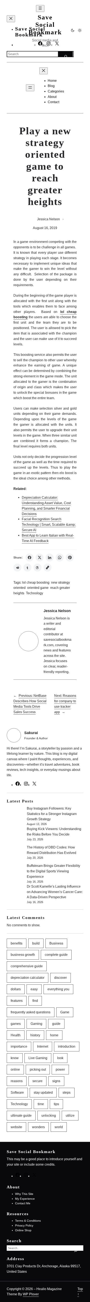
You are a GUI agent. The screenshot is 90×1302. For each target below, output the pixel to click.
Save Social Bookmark (45, 25)
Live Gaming (37, 1058)
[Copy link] (47, 568)
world (59, 1127)
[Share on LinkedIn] (50, 557)
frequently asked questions (30, 1012)
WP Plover (31, 1294)
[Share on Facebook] (29, 557)
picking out (38, 1069)
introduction (66, 1046)
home (54, 1035)
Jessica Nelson (48, 219)
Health (16, 1035)
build (36, 943)
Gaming (36, 1023)
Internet (42, 1046)
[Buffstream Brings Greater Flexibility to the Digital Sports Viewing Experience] (15, 872)
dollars (16, 989)
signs (56, 1081)
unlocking (48, 1115)
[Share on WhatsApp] (60, 557)
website (16, 1127)
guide (56, 1023)
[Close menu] (11, 18)
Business (56, 943)
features (17, 1000)
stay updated (43, 1092)
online (15, 1069)
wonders (38, 1127)
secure (37, 1081)
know (15, 1058)
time (41, 1104)
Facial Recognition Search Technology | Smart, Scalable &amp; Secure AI (49, 524)
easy (34, 989)
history (35, 1035)
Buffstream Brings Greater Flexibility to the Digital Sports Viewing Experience (53, 871)
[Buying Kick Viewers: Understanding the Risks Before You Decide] (15, 835)
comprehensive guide (27, 966)
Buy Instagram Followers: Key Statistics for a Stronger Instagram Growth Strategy (52, 813)
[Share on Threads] (37, 568)
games (16, 1023)
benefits (16, 943)
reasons (17, 1081)
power (60, 1069)
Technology (34, 593)
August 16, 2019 (45, 228)
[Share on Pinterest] (70, 557)
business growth (23, 954)
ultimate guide (21, 1115)
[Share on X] (40, 557)
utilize (70, 1115)
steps (67, 1092)
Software (17, 1092)
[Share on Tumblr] (27, 568)
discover (60, 977)
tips (56, 1104)
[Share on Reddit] (17, 568)
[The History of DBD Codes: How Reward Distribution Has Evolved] (15, 854)
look (60, 1058)
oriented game (38, 587)
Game (64, 1012)
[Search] (65, 54)
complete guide (56, 954)
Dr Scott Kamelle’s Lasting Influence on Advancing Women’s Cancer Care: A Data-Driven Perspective (55, 891)
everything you (58, 989)
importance (19, 1046)
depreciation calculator (27, 977)
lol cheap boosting (35, 582)
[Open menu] (40, 8)
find (35, 1000)
